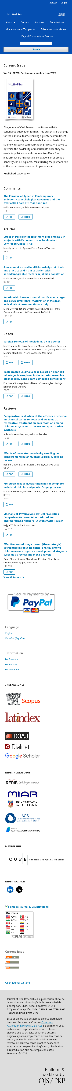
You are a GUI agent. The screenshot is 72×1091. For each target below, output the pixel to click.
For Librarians (12, 669)
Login (64, 2)
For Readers (11, 659)
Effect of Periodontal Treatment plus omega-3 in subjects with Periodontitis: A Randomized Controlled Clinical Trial (34, 240)
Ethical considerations (53, 29)
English (9, 633)
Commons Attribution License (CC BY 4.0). (30, 1023)
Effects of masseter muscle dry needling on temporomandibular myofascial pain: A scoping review (33, 457)
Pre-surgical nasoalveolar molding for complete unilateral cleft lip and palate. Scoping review (33, 485)
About (9, 22)
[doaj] (17, 738)
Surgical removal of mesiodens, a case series (31, 341)
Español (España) (15, 638)
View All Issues (12, 577)
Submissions (57, 22)
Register (52, 2)
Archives (39, 22)
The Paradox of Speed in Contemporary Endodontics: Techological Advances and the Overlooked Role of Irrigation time (31, 199)
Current (25, 22)
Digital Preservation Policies (37, 36)
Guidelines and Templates (20, 29)
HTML (27, 216)
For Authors (11, 664)
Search (36, 49)
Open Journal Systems (17, 982)
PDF (10, 216)
